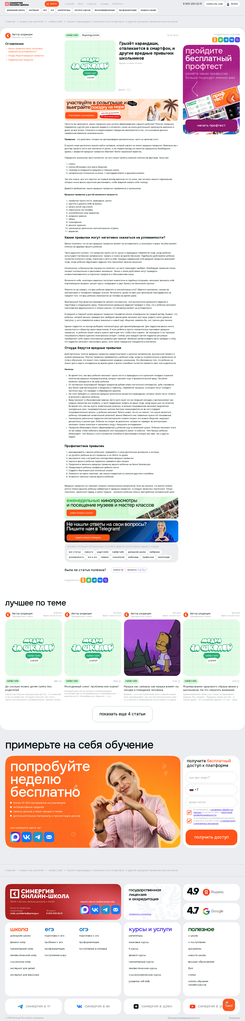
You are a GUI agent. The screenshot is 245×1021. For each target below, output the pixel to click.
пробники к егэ (54, 942)
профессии (148, 557)
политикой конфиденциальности (212, 813)
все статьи (75, 552)
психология (118, 557)
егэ (45, 10)
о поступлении (197, 942)
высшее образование (201, 962)
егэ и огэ (92, 557)
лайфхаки (155, 552)
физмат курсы (137, 955)
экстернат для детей (22, 968)
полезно (116, 570)
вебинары (133, 557)
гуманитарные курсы (141, 962)
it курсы (133, 949)
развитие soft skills (139, 981)
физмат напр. (18, 942)
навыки (105, 557)
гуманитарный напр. (22, 949)
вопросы (118, 3)
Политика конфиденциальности (184, 1018)
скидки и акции (148, 10)
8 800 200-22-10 (54, 914)
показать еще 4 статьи (122, 714)
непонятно (132, 570)
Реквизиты (234, 1018)
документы (194, 949)
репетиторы (64, 10)
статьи (192, 975)
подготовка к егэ (54, 936)
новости (91, 4)
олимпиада (164, 557)
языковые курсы (139, 942)
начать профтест (211, 125)
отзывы (104, 4)
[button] (193, 789)
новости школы (197, 955)
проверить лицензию (140, 913)
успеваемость (76, 557)
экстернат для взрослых (24, 975)
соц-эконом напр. (20, 962)
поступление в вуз (55, 955)
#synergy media (90, 35)
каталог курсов (82, 10)
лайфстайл (72, 35)
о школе (69, 4)
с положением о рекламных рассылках (214, 822)
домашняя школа (16, 10)
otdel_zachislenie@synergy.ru (24, 914)
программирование (105, 10)
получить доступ (211, 837)
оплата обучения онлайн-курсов (198, 983)
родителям (103, 552)
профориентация (127, 10)
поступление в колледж (93, 949)
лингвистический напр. (23, 955)
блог (80, 4)
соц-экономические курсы (145, 975)
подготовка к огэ (89, 936)
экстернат (34, 10)
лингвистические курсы (143, 968)
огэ (52, 10)
